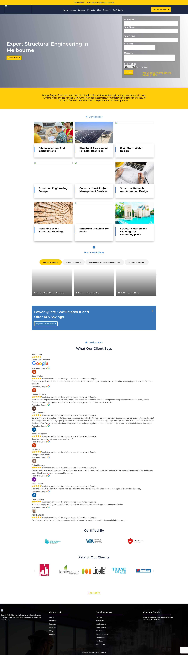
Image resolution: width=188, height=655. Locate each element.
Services (81, 10)
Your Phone (129, 27)
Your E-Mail (129, 36)
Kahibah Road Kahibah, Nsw (87, 293)
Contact (106, 10)
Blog (99, 10)
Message (128, 53)
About (73, 10)
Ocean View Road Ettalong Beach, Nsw (49, 293)
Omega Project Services (97, 652)
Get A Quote (117, 10)
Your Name (129, 20)
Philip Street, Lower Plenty (128, 293)
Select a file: (130, 64)
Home (65, 10)
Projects (91, 10)
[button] (34, 571)
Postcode (128, 44)
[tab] (50, 262)
